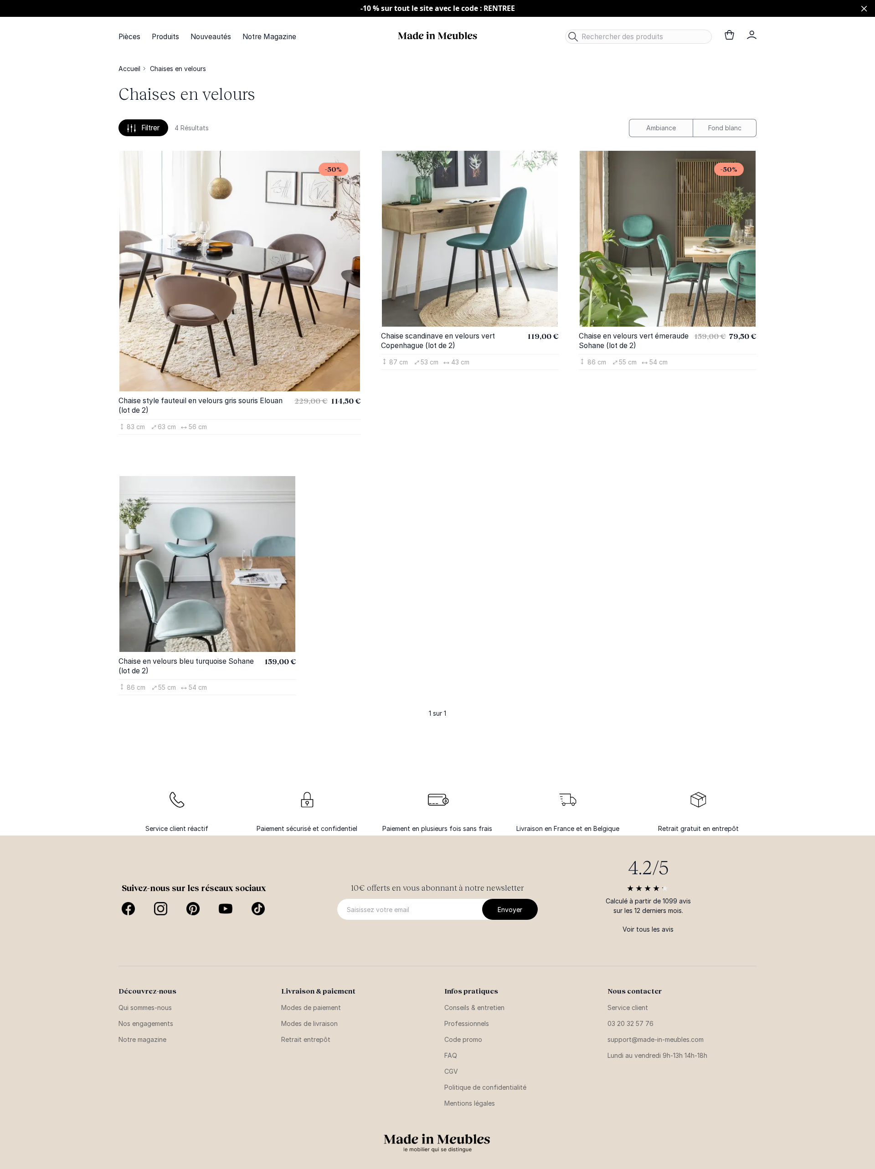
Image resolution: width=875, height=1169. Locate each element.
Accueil (129, 68)
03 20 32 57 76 (630, 1023)
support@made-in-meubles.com (655, 1039)
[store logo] (437, 35)
